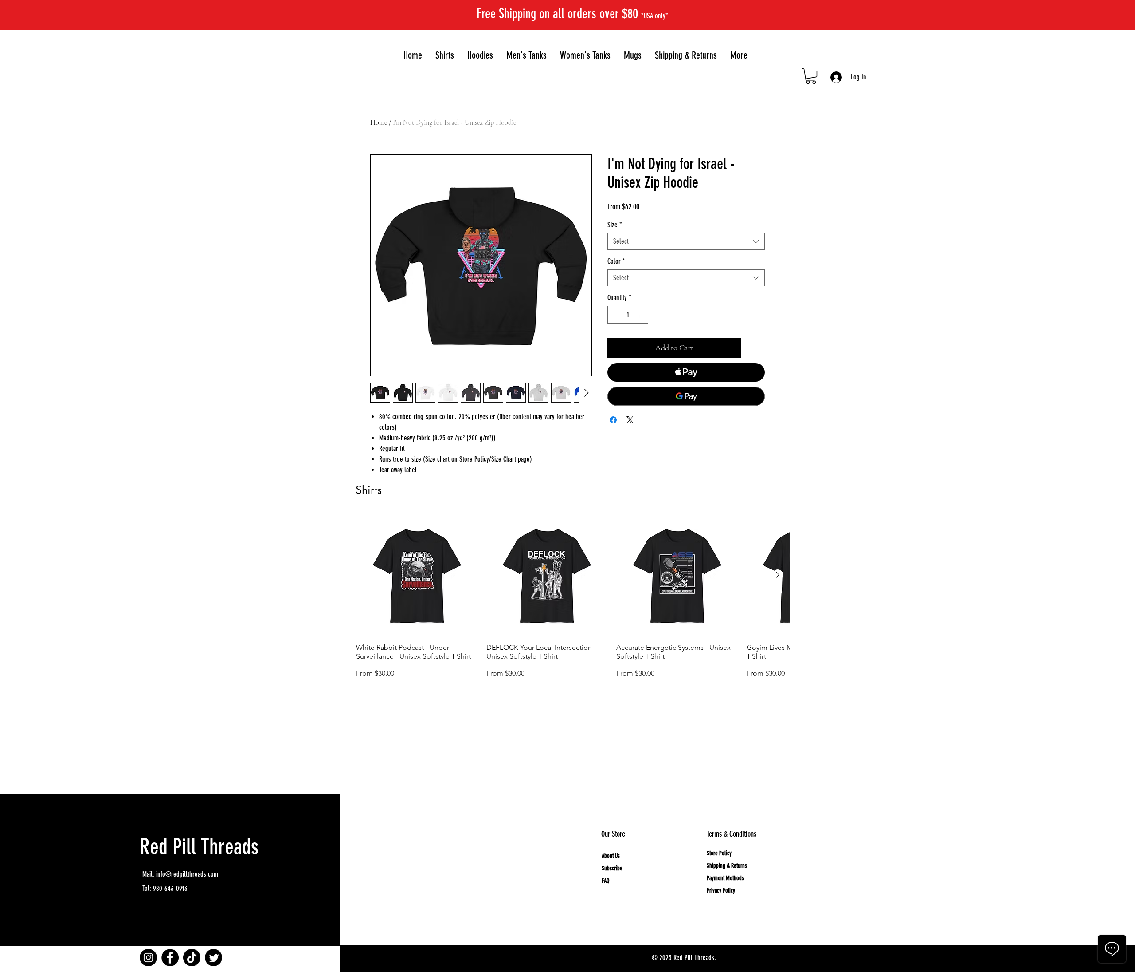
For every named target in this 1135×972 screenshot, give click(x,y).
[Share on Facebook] (613, 420)
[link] (811, 76)
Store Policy (719, 853)
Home (378, 122)
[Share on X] (630, 420)
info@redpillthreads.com (187, 874)
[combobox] (686, 241)
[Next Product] (777, 574)
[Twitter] (213, 957)
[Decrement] (615, 314)
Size (614, 225)
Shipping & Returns (727, 865)
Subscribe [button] (612, 868)
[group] (573, 608)
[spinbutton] (627, 314)
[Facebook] (170, 957)
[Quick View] (416, 575)
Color (616, 261)
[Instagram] (148, 957)
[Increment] (640, 314)
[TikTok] (191, 957)
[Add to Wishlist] (755, 348)
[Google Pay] (686, 396)
